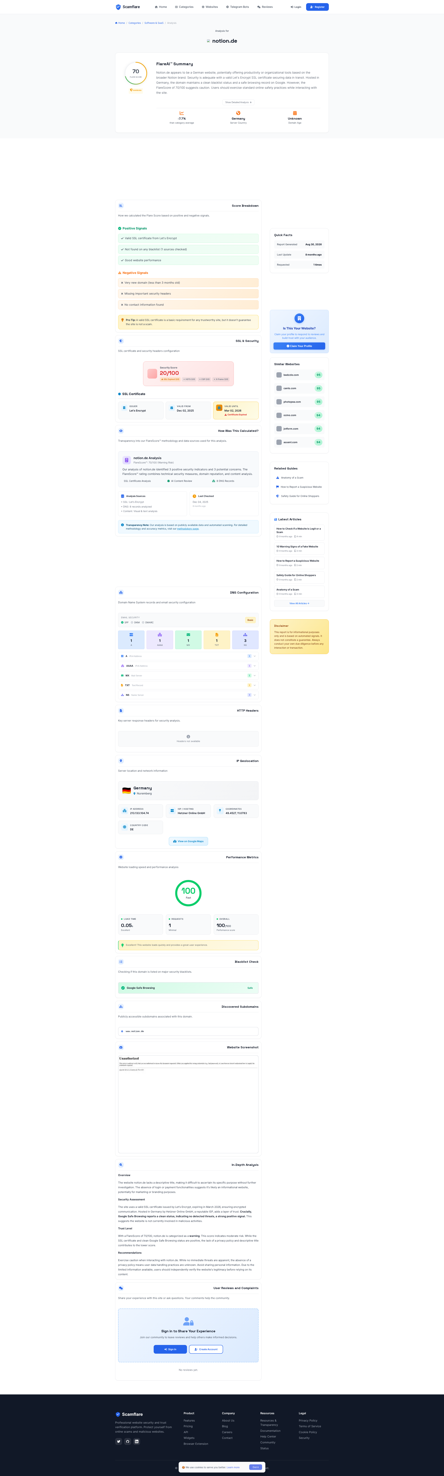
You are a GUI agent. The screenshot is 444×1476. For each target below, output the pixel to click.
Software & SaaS (154, 22)
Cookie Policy (308, 1432)
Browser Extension (196, 1443)
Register (320, 6)
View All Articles (298, 603)
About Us (228, 1420)
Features (189, 1420)
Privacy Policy (308, 1420)
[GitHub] (127, 1441)
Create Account (208, 1349)
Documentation (270, 1430)
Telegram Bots (239, 7)
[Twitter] (118, 1441)
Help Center (268, 1436)
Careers (227, 1432)
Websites (212, 7)
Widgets (189, 1438)
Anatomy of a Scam (292, 477)
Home (163, 7)
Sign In (172, 1349)
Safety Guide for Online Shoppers (300, 495)
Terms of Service (310, 1426)
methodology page (188, 528)
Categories (186, 7)
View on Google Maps (191, 841)
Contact (227, 1438)
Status (264, 1448)
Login (297, 6)
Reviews (267, 7)
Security (304, 1438)
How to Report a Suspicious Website (301, 486)
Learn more (233, 1467)
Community (267, 1442)
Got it (256, 1467)
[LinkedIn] (136, 1441)
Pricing (188, 1426)
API (186, 1432)
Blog (225, 1426)
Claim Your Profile (300, 346)
